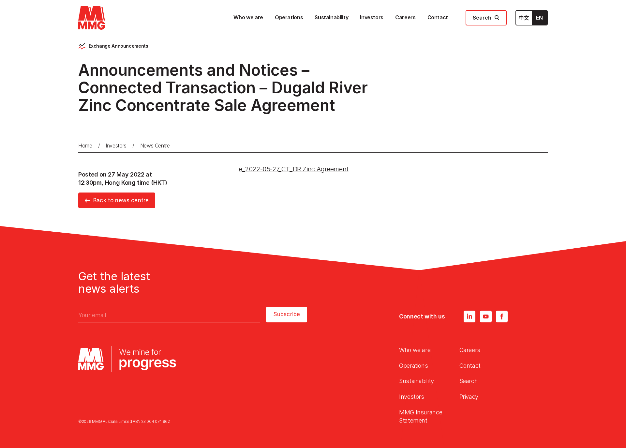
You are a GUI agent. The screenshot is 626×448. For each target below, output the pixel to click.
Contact (470, 365)
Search (468, 381)
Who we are (414, 350)
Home (85, 145)
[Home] (91, 18)
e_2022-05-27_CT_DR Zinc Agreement (294, 169)
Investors (116, 145)
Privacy (468, 396)
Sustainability (416, 381)
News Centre (155, 145)
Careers (469, 350)
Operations (413, 365)
